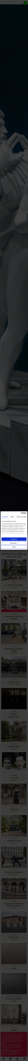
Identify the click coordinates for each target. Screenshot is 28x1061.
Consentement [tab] (4, 516)
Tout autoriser (14, 539)
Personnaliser (13, 543)
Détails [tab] (12, 516)
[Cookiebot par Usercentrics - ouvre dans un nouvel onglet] (21, 513)
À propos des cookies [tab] (21, 516)
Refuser (14, 547)
